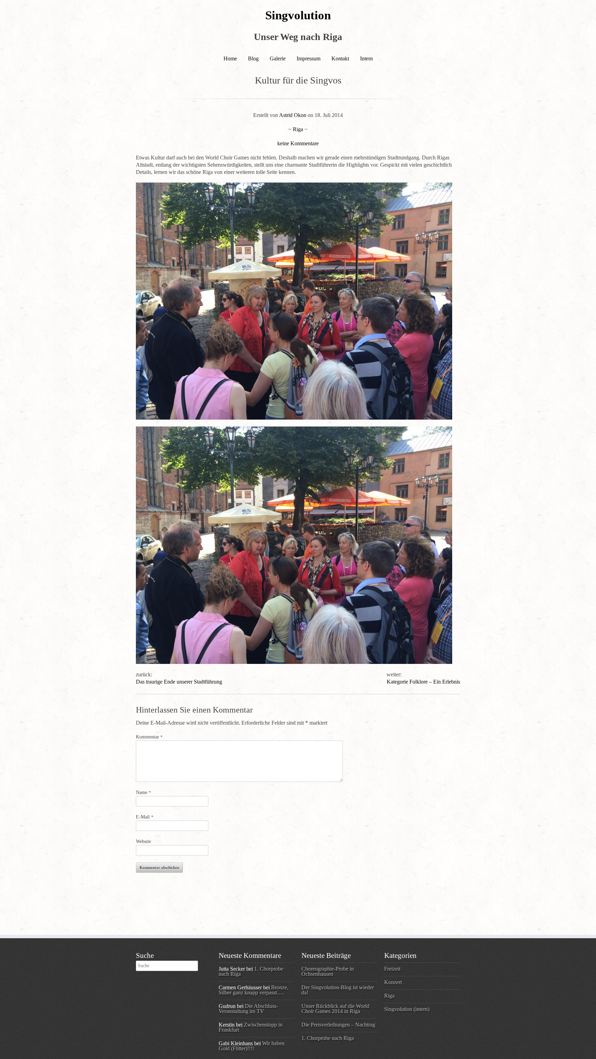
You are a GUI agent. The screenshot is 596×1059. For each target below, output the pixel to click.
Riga (298, 129)
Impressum (308, 58)
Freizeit (392, 969)
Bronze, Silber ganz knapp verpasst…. (253, 990)
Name (143, 792)
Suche (145, 955)
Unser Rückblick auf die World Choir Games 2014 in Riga (335, 1008)
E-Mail (144, 817)
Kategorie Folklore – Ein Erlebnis (423, 682)
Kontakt (340, 58)
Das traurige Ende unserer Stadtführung (179, 682)
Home (230, 58)
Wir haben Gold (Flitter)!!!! (252, 1045)
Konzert (393, 982)
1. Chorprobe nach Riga (327, 1038)
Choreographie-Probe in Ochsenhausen (327, 971)
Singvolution (298, 15)
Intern (366, 58)
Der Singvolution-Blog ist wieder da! (337, 990)
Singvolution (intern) (406, 1009)
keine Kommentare (298, 143)
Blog (253, 58)
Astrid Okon (292, 115)
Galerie (278, 58)
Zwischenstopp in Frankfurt (250, 1027)
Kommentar (149, 736)
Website (143, 841)
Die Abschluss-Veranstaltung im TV (248, 1008)
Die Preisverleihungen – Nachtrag (338, 1025)
